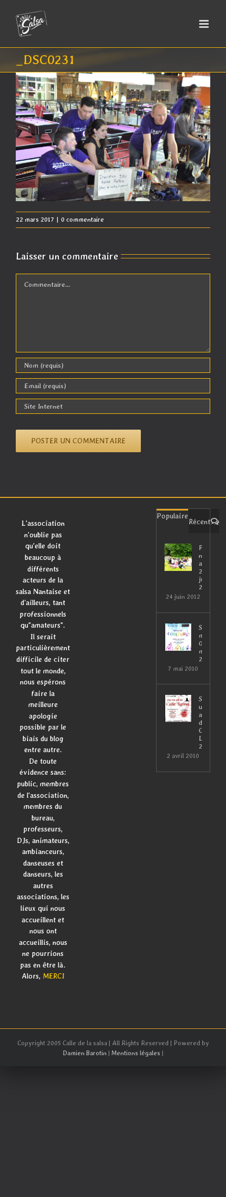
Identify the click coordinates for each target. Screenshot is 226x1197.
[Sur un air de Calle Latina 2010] (178, 708)
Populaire (172, 516)
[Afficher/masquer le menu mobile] (204, 23)
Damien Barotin (85, 1053)
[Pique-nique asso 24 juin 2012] (178, 557)
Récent (199, 521)
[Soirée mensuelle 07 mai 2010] (178, 637)
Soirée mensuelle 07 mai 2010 (200, 643)
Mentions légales (135, 1053)
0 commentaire (82, 219)
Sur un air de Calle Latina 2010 (200, 722)
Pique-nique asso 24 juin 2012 (200, 567)
